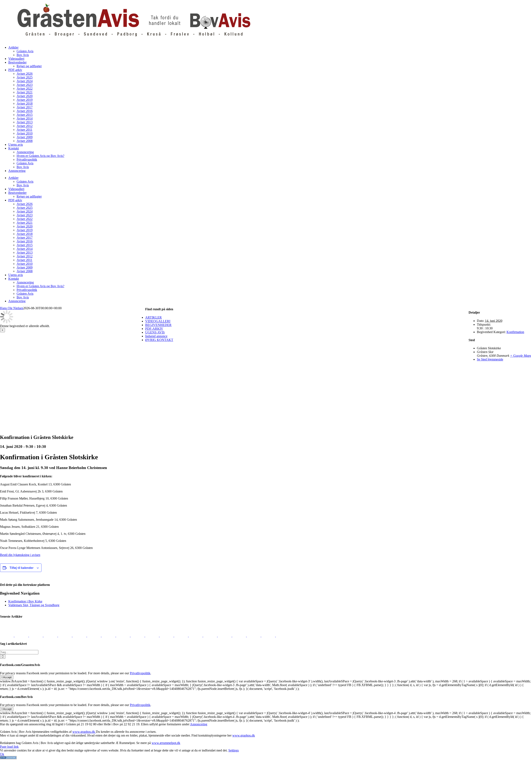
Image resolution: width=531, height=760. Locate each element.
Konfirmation (515, 332)
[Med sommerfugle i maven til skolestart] (196, 635)
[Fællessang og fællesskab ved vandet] (36, 635)
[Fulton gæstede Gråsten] (51, 635)
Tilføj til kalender (21, 568)
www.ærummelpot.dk (166, 743)
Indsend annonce (156, 336)
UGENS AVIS (155, 332)
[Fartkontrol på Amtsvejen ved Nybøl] (7, 635)
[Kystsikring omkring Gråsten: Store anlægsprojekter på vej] (181, 635)
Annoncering (198, 724)
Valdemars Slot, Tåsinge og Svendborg (33, 605)
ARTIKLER (153, 317)
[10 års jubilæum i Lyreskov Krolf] (152, 635)
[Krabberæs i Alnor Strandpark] (225, 635)
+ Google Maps (520, 355)
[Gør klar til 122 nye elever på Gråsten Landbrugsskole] (65, 635)
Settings (233, 750)
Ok (2, 754)
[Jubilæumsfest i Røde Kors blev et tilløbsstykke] (167, 635)
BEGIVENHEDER (158, 325)
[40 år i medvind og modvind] (283, 635)
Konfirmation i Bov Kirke (25, 601)
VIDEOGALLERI (157, 321)
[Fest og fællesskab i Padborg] (109, 635)
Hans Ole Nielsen (11, 308)
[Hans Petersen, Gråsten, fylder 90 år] (254, 635)
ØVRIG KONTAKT (159, 340)
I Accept (7, 677)
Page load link (9, 746)
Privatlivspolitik (140, 673)
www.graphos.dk (84, 731)
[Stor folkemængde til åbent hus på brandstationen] (268, 635)
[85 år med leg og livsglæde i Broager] (80, 635)
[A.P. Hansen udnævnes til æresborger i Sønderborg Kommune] (22, 635)
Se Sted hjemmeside (490, 359)
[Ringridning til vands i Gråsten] (138, 635)
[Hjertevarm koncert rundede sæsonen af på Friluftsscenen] (94, 635)
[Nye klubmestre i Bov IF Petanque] (123, 635)
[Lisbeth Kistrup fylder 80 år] (239, 635)
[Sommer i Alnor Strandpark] (210, 635)
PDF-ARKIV (154, 328)
